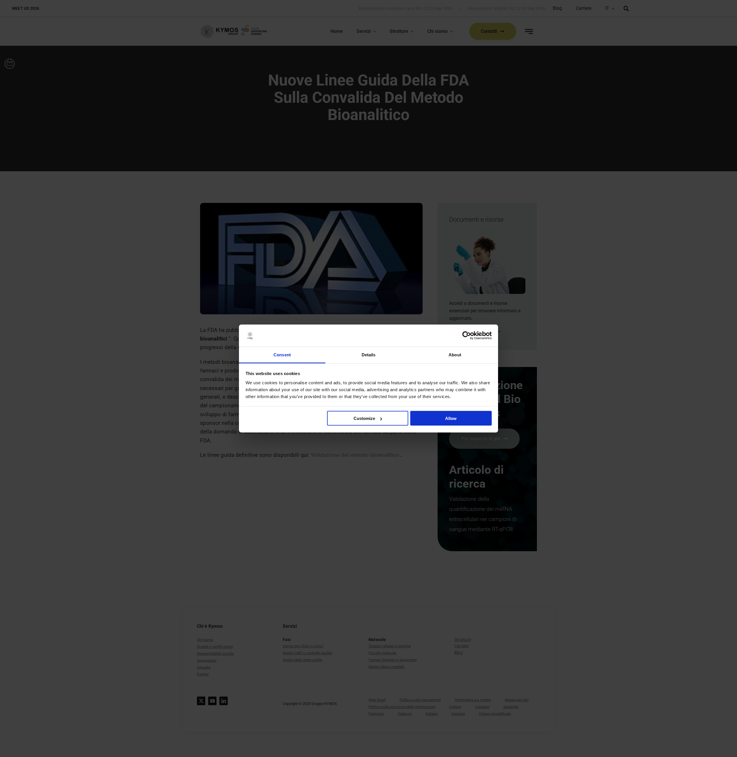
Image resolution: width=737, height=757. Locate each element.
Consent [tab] (282, 354)
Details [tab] (369, 354)
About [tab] (455, 354)
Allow (451, 418)
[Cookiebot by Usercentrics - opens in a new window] (466, 335)
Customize (364, 418)
